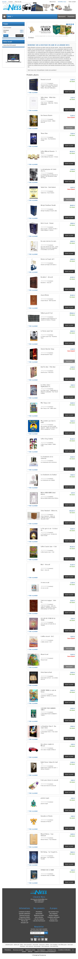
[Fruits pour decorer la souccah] (34, 785)
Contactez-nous (53, 921)
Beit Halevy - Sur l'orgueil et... (49, 852)
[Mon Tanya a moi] (34, 408)
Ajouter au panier (69, 91)
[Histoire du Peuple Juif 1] (34, 264)
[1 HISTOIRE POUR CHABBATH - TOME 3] (34, 713)
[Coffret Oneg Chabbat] (34, 444)
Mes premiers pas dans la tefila (48, 421)
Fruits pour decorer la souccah (49, 780)
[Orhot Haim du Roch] (34, 678)
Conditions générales (54, 917)
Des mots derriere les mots (48, 241)
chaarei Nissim (45, 295)
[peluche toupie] (34, 803)
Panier (5, 24)
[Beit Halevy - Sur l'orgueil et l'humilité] (34, 857)
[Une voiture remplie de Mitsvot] (34, 749)
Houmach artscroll (46, 79)
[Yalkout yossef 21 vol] (34, 318)
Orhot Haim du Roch (46, 672)
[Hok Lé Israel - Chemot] (34, 228)
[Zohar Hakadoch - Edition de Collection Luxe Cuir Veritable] (34, 516)
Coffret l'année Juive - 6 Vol (49, 546)
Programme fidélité (24, 917)
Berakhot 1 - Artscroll (47, 277)
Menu (9, 16)
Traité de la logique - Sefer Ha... (48, 601)
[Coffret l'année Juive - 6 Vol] (34, 552)
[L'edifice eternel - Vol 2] (34, 642)
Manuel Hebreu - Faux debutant (47, 834)
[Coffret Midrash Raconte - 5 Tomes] (34, 157)
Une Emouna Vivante (46, 115)
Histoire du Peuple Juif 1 (47, 259)
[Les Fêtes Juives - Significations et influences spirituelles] (34, 390)
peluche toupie (45, 798)
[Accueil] (4, 16)
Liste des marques (39, 919)
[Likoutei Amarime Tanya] (34, 354)
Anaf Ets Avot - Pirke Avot (48, 367)
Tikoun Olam (44, 133)
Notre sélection (39, 917)
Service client (53, 919)
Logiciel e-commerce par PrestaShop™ (45, 951)
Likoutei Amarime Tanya (47, 349)
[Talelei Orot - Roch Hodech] (34, 193)
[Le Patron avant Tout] (34, 336)
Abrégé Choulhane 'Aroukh (48, 205)
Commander (19, 35)
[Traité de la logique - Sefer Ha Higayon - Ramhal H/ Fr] (34, 606)
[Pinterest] (42, 939)
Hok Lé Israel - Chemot (47, 223)
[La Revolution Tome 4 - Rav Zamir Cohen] (34, 731)
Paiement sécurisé (24, 915)
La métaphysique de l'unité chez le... (48, 170)
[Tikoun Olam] (34, 139)
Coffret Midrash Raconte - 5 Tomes (49, 152)
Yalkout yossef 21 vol (47, 313)
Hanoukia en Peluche (47, 816)
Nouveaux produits (18, 950)
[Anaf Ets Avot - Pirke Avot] (34, 372)
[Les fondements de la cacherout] (34, 462)
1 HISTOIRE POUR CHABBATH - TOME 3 (48, 709)
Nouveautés (62, 16)
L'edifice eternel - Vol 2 (47, 636)
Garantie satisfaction (24, 913)
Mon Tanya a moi (45, 403)
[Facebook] (31, 939)
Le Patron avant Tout (47, 331)
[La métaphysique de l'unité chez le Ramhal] (34, 175)
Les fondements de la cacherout (47, 457)
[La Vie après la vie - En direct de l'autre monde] (34, 534)
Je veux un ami (45, 582)
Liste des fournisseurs (39, 921)
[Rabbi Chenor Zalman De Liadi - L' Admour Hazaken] (34, 767)
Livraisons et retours (24, 911)
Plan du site (24, 921)
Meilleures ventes (39, 915)
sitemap (30, 951)
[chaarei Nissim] (34, 300)
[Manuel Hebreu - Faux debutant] (34, 839)
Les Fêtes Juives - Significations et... (46, 385)
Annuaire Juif (24, 922)
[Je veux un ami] (34, 588)
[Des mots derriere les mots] (34, 246)
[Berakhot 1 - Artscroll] (34, 282)
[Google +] (39, 939)
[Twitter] (35, 939)
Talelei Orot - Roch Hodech (48, 187)
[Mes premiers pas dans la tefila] (34, 426)
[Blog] (46, 939)
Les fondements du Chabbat (49, 475)
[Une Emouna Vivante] (34, 121)
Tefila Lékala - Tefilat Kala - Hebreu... (48, 98)
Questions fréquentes (24, 919)
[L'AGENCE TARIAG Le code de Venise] (34, 696)
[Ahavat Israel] (34, 660)
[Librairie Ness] (39, 7)
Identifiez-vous (62, 1)
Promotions (71, 16)
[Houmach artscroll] (34, 85)
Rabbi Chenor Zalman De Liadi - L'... (49, 763)
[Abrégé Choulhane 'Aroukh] (34, 210)
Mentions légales (53, 915)
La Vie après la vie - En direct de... (49, 529)
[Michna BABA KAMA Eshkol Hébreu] (34, 498)
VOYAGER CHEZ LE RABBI (47, 870)
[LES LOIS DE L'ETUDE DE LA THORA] (34, 624)
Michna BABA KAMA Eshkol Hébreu (48, 493)
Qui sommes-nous (54, 911)
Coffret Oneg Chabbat (47, 439)
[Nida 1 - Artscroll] (34, 570)
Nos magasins (53, 913)
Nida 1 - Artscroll (45, 564)
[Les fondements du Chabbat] (34, 480)
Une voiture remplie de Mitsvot (47, 745)
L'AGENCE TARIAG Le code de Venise (48, 691)
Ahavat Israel (44, 654)
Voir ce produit (33, 92)
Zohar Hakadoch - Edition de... (49, 510)
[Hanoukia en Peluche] (34, 821)
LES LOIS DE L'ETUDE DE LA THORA (48, 619)
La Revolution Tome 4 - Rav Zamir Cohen (48, 727)
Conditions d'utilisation (64, 950)
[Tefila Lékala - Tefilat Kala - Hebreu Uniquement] (34, 103)
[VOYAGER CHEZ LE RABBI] (34, 875)
